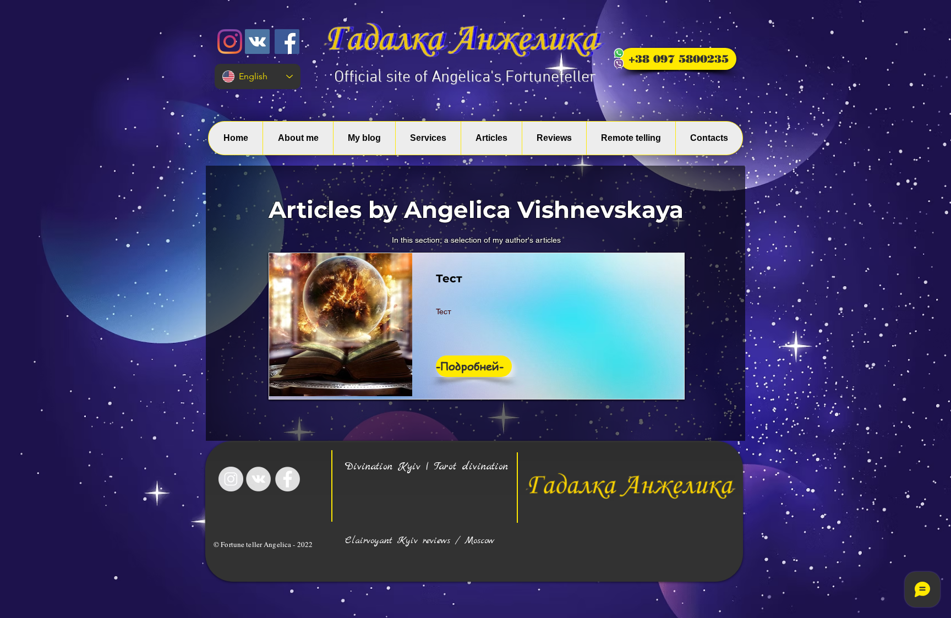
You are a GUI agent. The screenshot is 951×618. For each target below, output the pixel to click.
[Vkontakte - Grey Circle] (258, 479)
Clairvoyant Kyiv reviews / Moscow (419, 540)
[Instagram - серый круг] (230, 479)
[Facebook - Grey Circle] (287, 479)
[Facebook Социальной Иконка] (287, 41)
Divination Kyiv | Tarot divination (426, 467)
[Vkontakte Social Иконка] (257, 41)
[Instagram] (229, 41)
